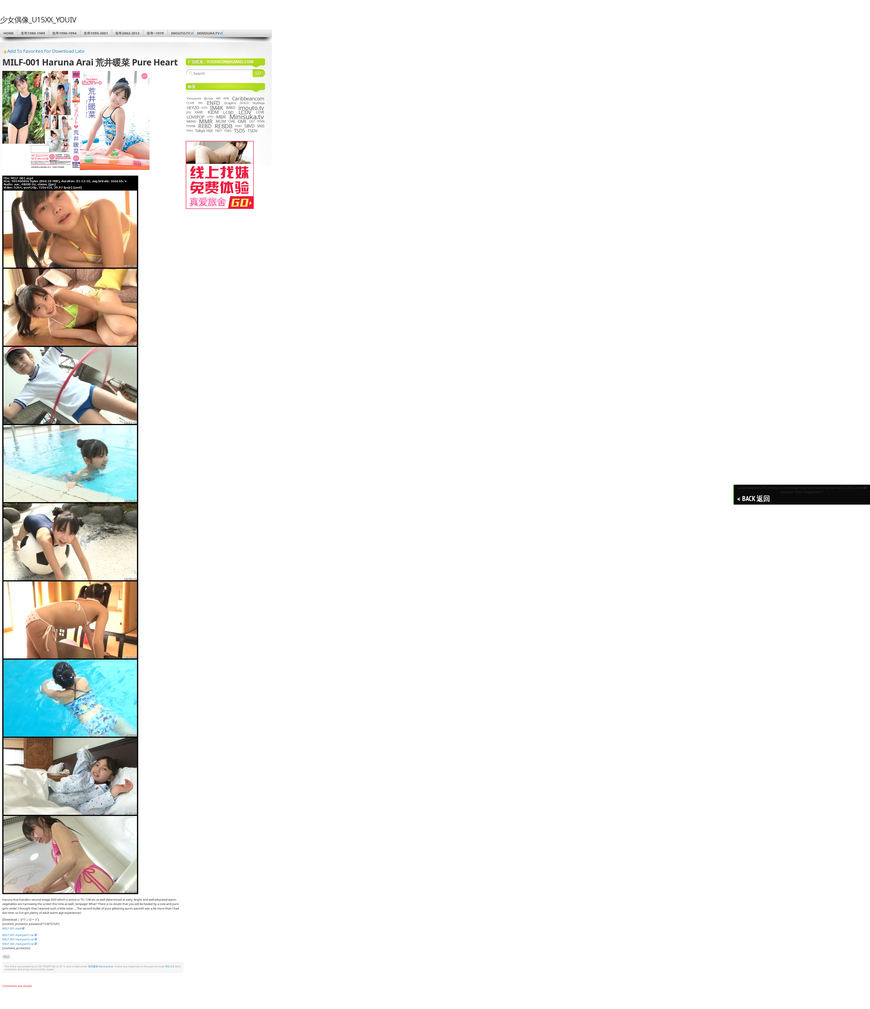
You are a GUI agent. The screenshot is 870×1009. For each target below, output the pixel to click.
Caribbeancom (248, 98)
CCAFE (190, 103)
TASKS (189, 130)
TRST (218, 130)
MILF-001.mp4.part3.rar (18, 944)
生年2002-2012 (127, 33)
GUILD (244, 103)
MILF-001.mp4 (12, 928)
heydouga (259, 103)
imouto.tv (180, 33)
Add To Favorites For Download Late (46, 51)
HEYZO (193, 107)
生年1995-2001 (96, 33)
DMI (200, 102)
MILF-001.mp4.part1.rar (18, 935)
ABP (218, 98)
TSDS (239, 130)
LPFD (210, 117)
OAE (231, 121)
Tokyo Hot (204, 130)
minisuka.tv (208, 33)
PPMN (261, 121)
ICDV (204, 107)
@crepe (208, 98)
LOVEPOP (195, 117)
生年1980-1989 (33, 33)
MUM (221, 121)
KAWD (199, 112)
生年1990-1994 (64, 33)
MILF (6, 956)
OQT (252, 121)
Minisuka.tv (246, 116)
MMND (191, 121)
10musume (193, 98)
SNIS (260, 126)
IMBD (230, 107)
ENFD (213, 102)
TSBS (228, 130)
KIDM (213, 112)
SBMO (238, 126)
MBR (221, 117)
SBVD (249, 126)
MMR (206, 121)
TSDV (252, 130)
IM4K (216, 107)
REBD (204, 126)
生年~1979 (155, 33)
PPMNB (191, 126)
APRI (226, 98)
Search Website (259, 73)
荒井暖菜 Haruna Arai (100, 966)
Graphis (230, 103)
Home (8, 33)
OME (242, 121)
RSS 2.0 (169, 966)
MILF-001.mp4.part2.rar (18, 939)
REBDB (223, 126)
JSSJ (188, 112)
